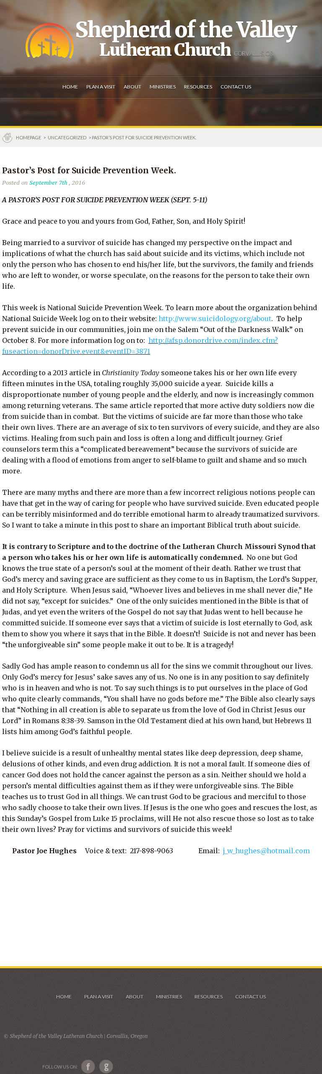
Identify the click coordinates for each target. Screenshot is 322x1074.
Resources (209, 996)
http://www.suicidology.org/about (214, 318)
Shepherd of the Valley (185, 29)
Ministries (169, 996)
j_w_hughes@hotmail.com (266, 851)
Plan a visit (98, 996)
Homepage (29, 137)
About (134, 996)
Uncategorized (67, 137)
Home (64, 996)
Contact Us (250, 996)
